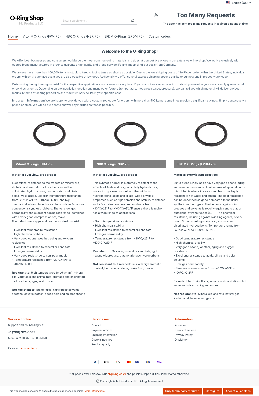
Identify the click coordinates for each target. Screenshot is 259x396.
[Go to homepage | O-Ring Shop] (27, 20)
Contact (96, 325)
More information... (95, 391)
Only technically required (182, 391)
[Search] (132, 20)
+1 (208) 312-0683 (21, 332)
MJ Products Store (129, 108)
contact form (29, 348)
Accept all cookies (238, 391)
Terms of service (185, 330)
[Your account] (156, 14)
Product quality (101, 344)
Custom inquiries (102, 339)
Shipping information (104, 334)
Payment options (102, 330)
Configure (212, 391)
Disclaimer (181, 339)
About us (180, 325)
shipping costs (117, 374)
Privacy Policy (184, 334)
